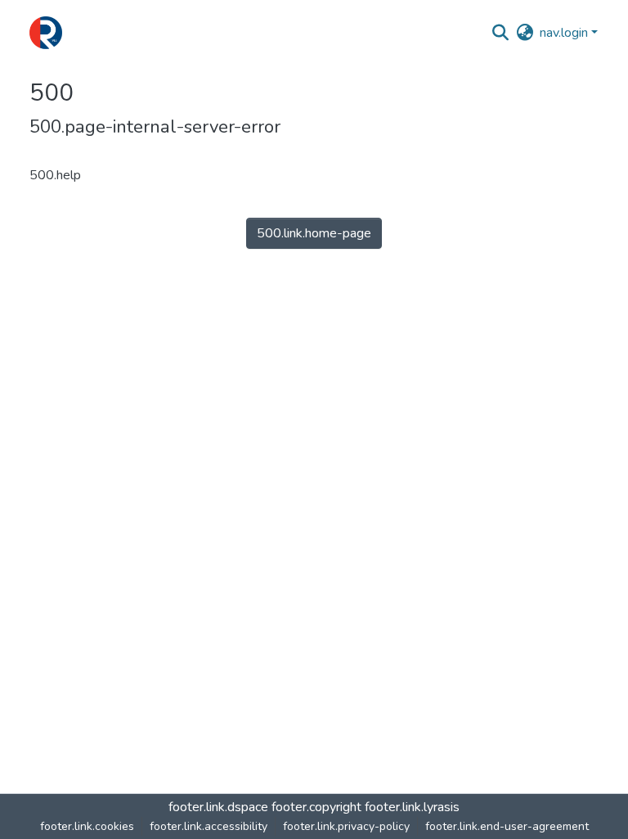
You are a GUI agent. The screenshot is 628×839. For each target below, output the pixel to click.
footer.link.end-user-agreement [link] (507, 826)
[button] (45, 32)
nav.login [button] (565, 33)
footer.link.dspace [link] (218, 807)
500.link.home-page (314, 233)
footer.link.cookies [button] (87, 826)
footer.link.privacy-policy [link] (346, 826)
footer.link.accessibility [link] (208, 826)
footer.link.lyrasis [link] (412, 807)
